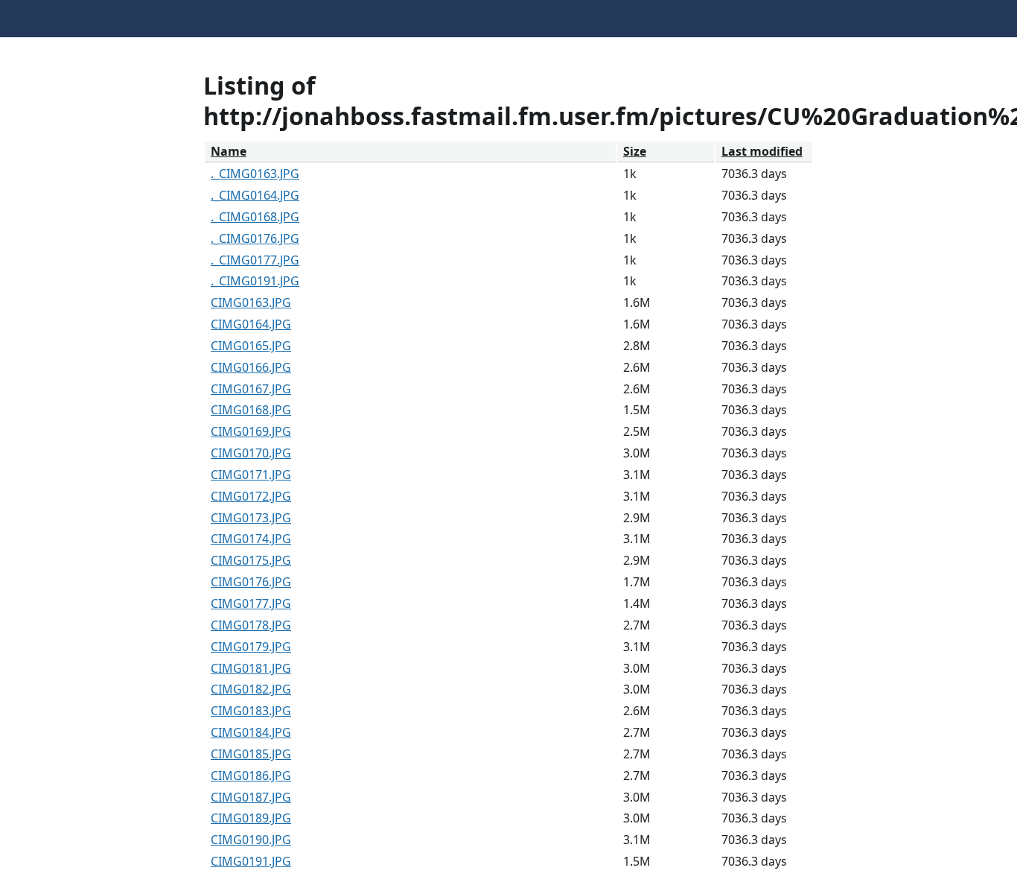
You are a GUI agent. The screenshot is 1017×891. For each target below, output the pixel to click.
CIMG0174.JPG (251, 538)
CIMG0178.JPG (251, 625)
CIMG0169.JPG (251, 431)
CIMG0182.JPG (251, 689)
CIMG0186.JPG (251, 775)
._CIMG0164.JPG (255, 195)
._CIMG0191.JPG (255, 281)
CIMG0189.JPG (251, 818)
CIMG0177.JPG (251, 603)
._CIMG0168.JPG (255, 217)
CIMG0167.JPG (251, 389)
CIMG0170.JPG (251, 453)
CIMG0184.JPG (251, 732)
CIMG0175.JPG (251, 560)
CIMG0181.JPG (251, 668)
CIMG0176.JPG (251, 582)
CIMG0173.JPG (251, 518)
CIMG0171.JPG (251, 474)
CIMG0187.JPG (251, 797)
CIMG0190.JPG (251, 839)
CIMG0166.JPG (251, 367)
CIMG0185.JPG (251, 754)
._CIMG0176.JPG (255, 238)
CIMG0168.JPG (251, 410)
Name (228, 151)
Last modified (762, 151)
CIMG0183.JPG (251, 711)
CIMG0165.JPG (251, 345)
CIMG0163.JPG (251, 302)
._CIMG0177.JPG (255, 260)
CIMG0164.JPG (251, 324)
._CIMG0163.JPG (255, 173)
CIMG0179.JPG (251, 646)
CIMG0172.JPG (251, 496)
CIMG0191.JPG (251, 861)
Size (634, 151)
